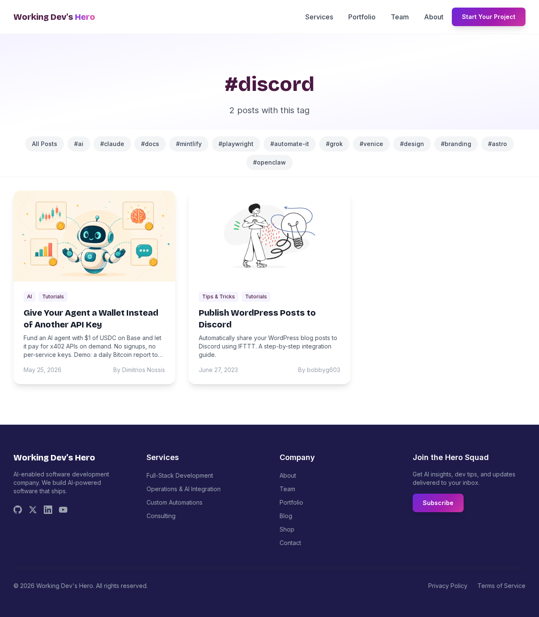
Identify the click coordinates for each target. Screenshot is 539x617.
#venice (371, 143)
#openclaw (269, 162)
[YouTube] (63, 509)
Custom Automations (175, 502)
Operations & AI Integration (184, 488)
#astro (497, 143)
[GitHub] (17, 509)
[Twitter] (33, 509)
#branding (456, 143)
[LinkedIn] (48, 509)
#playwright (236, 143)
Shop (287, 529)
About (433, 17)
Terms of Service (502, 585)
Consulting (161, 515)
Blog (286, 515)
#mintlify (189, 143)
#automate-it (289, 143)
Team (400, 17)
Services (319, 17)
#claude (112, 143)
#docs (150, 143)
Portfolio (362, 17)
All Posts (44, 143)
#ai (78, 143)
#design (412, 143)
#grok (334, 143)
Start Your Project (488, 16)
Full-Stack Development (180, 475)
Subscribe (438, 502)
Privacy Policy (447, 585)
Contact (290, 542)
